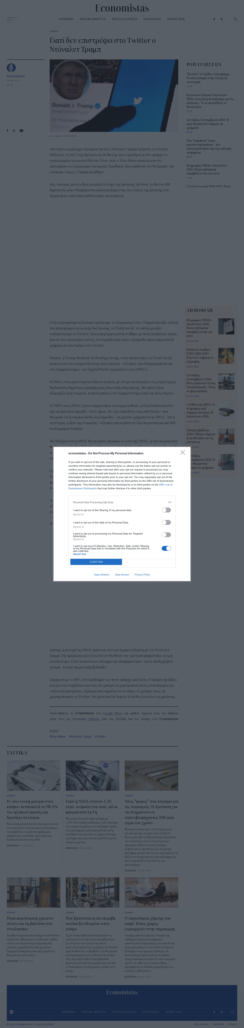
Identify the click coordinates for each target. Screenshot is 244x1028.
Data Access (122, 574)
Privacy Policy (142, 574)
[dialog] (122, 514)
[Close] (183, 453)
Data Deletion (101, 574)
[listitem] (122, 502)
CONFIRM (96, 562)
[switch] (166, 510)
